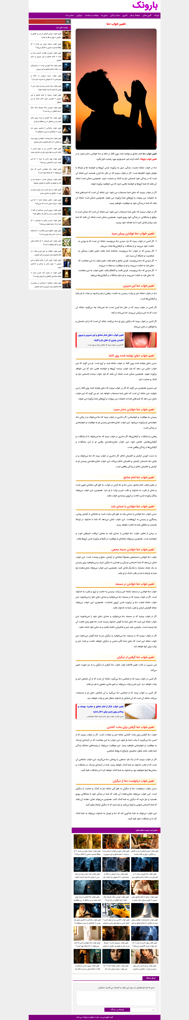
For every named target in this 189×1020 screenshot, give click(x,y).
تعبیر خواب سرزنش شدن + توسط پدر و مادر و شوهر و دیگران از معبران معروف (116, 946)
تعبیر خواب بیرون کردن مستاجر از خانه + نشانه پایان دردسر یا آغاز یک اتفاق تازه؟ (87, 969)
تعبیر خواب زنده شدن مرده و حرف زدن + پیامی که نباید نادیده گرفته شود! (87, 877)
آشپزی (124, 15)
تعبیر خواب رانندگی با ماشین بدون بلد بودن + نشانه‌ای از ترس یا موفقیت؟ (87, 921)
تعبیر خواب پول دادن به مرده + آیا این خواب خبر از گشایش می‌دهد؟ (144, 944)
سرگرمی (79, 15)
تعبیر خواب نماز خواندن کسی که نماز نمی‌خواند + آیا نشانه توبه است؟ (87, 944)
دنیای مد (104, 15)
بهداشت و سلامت (91, 15)
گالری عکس (146, 15)
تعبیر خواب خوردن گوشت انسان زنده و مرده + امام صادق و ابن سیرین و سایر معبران (116, 854)
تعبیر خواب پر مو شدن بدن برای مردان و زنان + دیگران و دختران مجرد (144, 969)
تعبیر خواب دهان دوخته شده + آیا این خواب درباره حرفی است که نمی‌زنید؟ (116, 969)
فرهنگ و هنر (135, 15)
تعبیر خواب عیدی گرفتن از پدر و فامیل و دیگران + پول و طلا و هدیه (144, 853)
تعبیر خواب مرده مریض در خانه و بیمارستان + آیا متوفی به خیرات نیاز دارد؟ (116, 877)
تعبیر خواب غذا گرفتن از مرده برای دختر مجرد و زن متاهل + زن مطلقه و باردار (87, 900)
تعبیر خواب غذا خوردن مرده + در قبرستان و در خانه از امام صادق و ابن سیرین (145, 877)
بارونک (156, 15)
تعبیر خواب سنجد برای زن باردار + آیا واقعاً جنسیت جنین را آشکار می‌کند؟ (87, 853)
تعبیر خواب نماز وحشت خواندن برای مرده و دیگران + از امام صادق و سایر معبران (145, 923)
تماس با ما (70, 15)
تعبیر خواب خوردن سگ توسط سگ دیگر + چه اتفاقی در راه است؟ (116, 898)
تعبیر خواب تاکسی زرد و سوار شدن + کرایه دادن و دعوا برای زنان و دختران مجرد (116, 923)
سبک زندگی (115, 15)
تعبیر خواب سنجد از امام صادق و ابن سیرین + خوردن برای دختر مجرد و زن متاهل (145, 900)
